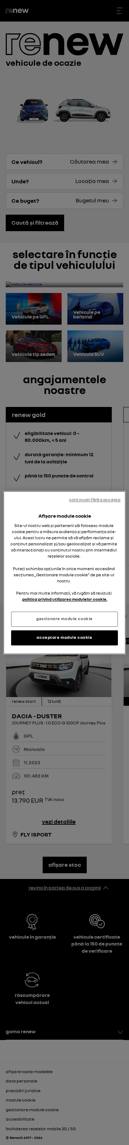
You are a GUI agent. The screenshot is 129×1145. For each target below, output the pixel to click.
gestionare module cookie (64, 618)
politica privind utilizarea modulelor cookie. (65, 599)
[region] (64, 572)
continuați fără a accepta (94, 499)
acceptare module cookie (64, 637)
